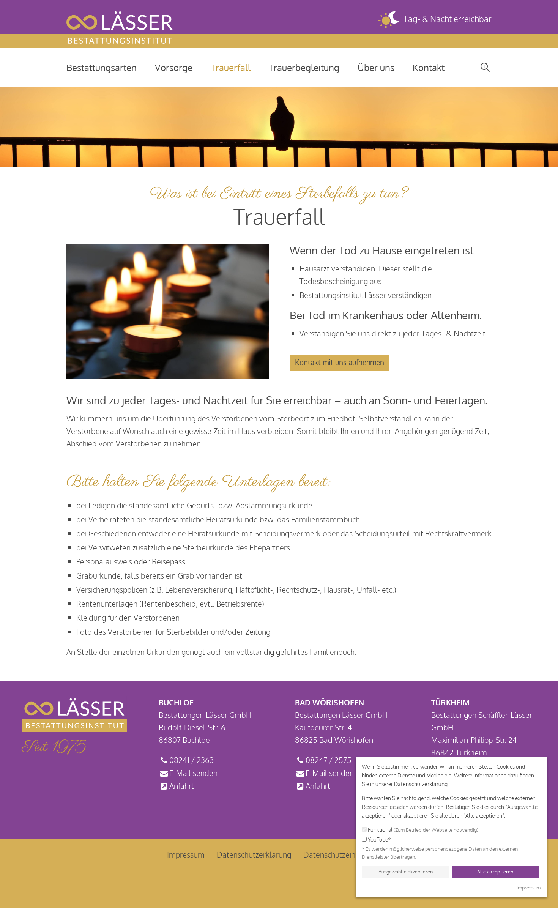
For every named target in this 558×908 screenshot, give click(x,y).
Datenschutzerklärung (421, 784)
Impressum (186, 854)
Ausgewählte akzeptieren (405, 871)
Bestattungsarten (101, 67)
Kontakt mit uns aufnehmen (339, 362)
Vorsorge (173, 67)
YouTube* (379, 839)
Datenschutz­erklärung (254, 854)
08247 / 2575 (329, 760)
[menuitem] (101, 67)
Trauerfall (231, 67)
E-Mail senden (193, 773)
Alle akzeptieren (495, 871)
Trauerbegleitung (304, 67)
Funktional (422, 829)
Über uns (376, 67)
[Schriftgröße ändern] (485, 67)
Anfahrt (181, 786)
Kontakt (429, 67)
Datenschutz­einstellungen (347, 854)
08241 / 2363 (191, 760)
